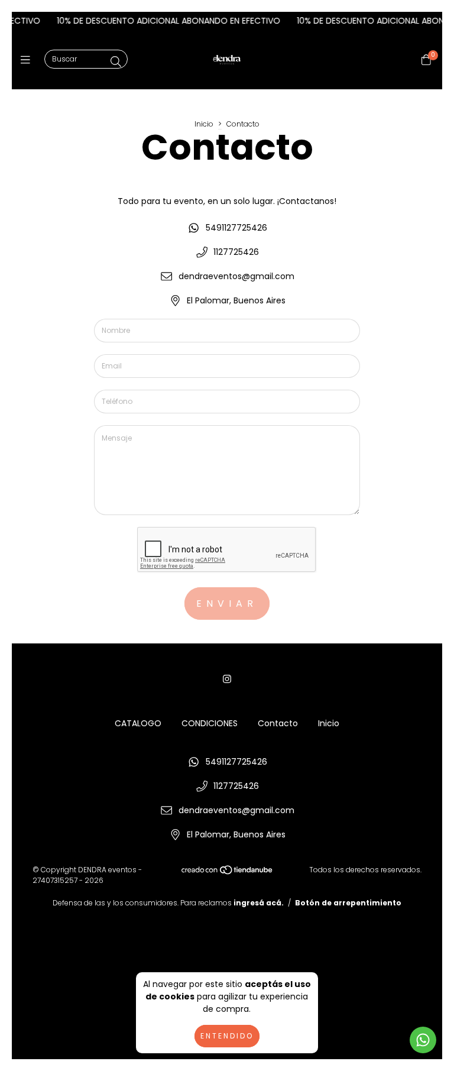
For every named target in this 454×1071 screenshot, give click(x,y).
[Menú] (28, 60)
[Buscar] (116, 61)
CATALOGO (138, 723)
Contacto (278, 723)
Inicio (203, 124)
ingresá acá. (259, 903)
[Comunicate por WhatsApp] (423, 1040)
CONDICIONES (209, 723)
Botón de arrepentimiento (348, 903)
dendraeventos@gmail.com (236, 276)
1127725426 (236, 252)
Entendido (227, 1036)
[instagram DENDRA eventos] (227, 679)
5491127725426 (236, 228)
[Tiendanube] (227, 873)
